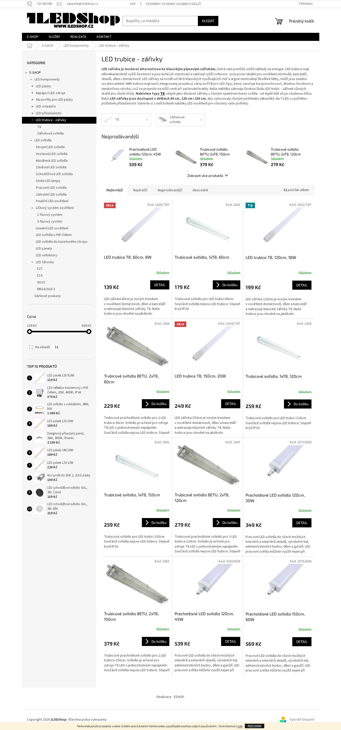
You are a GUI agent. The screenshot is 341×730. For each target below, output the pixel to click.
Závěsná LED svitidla (51, 167)
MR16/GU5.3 (46, 289)
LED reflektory (46, 255)
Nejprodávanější (170, 190)
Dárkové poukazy (48, 296)
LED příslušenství (48, 113)
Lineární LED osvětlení (52, 228)
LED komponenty (47, 79)
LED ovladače (46, 106)
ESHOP (179, 696)
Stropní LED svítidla (50, 147)
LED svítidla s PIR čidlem (54, 234)
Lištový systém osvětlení (55, 207)
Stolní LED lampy (48, 180)
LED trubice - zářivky (51, 120)
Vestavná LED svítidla (51, 153)
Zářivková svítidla (50, 133)
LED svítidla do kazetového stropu (61, 241)
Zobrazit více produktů (205, 175)
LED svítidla (43, 140)
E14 (39, 275)
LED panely (44, 248)
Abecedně (200, 190)
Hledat (208, 21)
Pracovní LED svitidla (51, 187)
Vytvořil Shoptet (302, 719)
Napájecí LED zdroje (50, 93)
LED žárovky (45, 262)
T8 (39, 126)
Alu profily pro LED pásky (54, 99)
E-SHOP (35, 72)
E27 (39, 268)
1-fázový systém (49, 214)
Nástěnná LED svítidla (52, 160)
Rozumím (254, 726)
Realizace (164, 696)
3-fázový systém (49, 221)
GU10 (41, 282)
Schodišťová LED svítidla (54, 174)
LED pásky (43, 86)
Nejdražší (140, 190)
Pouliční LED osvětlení (52, 201)
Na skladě (46, 347)
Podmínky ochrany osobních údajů (173, 4)
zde (240, 726)
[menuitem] (32, 37)
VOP (133, 4)
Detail (159, 285)
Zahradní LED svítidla (51, 194)
